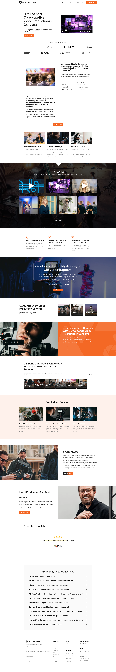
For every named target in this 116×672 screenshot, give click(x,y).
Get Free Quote (91, 2)
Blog (83, 2)
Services (64, 2)
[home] (27, 2)
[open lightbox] (31, 186)
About (70, 2)
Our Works (76, 2)
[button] (58, 576)
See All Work (58, 220)
